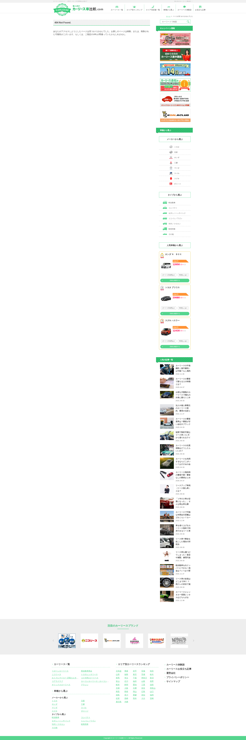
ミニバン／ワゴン (175, 218)
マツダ (176, 168)
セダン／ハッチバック (177, 213)
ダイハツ (177, 184)
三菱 (176, 163)
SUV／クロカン (174, 224)
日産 (176, 152)
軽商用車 (171, 229)
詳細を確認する (175, 280)
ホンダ (176, 158)
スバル (176, 173)
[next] (193, 640)
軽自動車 (171, 203)
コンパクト (172, 208)
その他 (171, 234)
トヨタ (176, 147)
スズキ (176, 179)
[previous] (53, 640)
